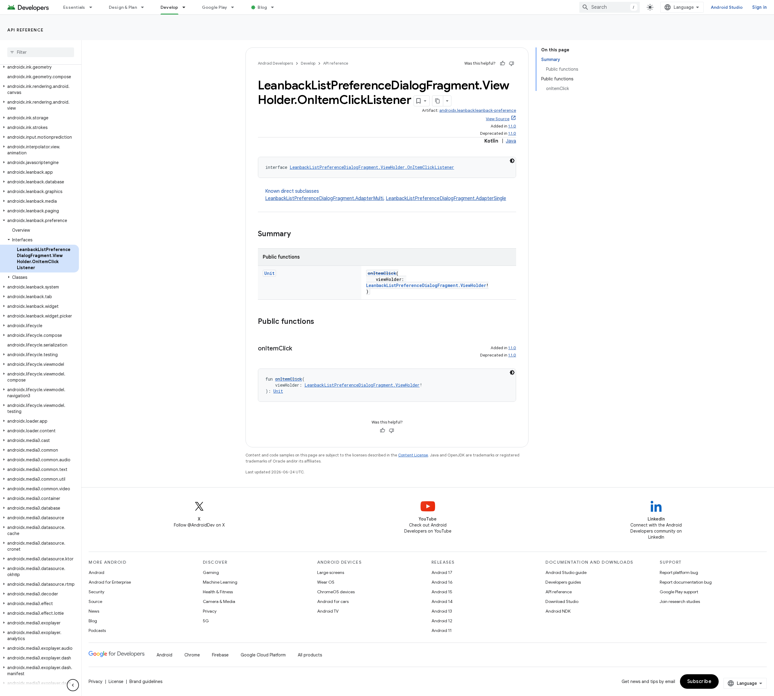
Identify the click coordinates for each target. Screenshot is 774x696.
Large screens (330, 572)
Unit (269, 273)
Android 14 (442, 601)
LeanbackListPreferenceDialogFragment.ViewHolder (426, 285)
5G (206, 621)
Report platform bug (679, 572)
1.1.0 (512, 126)
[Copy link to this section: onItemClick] (298, 349)
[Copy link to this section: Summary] (297, 234)
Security (96, 591)
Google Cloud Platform (263, 655)
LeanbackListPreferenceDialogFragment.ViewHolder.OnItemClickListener (372, 167)
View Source (497, 118)
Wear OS (325, 582)
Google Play (214, 7)
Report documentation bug (686, 582)
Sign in (759, 7)
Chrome (192, 655)
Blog (262, 7)
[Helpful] (502, 63)
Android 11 (441, 630)
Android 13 (441, 611)
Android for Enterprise (110, 582)
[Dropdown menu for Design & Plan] (145, 7)
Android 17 (441, 572)
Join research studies (680, 601)
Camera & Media (219, 601)
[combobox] (609, 7)
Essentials (74, 7)
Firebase (220, 655)
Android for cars (333, 601)
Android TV (328, 611)
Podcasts (97, 630)
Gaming (211, 572)
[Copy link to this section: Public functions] (320, 322)
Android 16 (442, 582)
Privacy (209, 611)
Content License (413, 455)
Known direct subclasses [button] (385, 194)
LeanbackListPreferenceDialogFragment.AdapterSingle (446, 198)
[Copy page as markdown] (437, 101)
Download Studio (561, 601)
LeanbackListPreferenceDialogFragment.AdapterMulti (324, 198)
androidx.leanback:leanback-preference (477, 110)
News (94, 611)
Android (96, 572)
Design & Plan (123, 7)
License (116, 681)
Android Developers (275, 63)
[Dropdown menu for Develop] (186, 7)
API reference (25, 30)
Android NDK (558, 611)
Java (511, 141)
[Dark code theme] (512, 160)
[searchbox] (40, 52)
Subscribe (699, 681)
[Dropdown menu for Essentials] (93, 7)
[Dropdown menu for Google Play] (235, 7)
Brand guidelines (145, 681)
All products (310, 655)
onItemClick (382, 273)
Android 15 (441, 591)
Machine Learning (220, 582)
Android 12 (441, 621)
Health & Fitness (218, 591)
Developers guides (563, 582)
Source (95, 601)
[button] (39, 67)
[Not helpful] (511, 63)
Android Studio (727, 7)
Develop (169, 7)
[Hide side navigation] (73, 685)
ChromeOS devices (336, 591)
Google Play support (679, 591)
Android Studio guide (566, 572)
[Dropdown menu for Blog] (275, 7)
